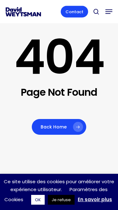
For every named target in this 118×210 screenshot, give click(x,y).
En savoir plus (95, 199)
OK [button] (38, 200)
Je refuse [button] (61, 200)
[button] (108, 12)
